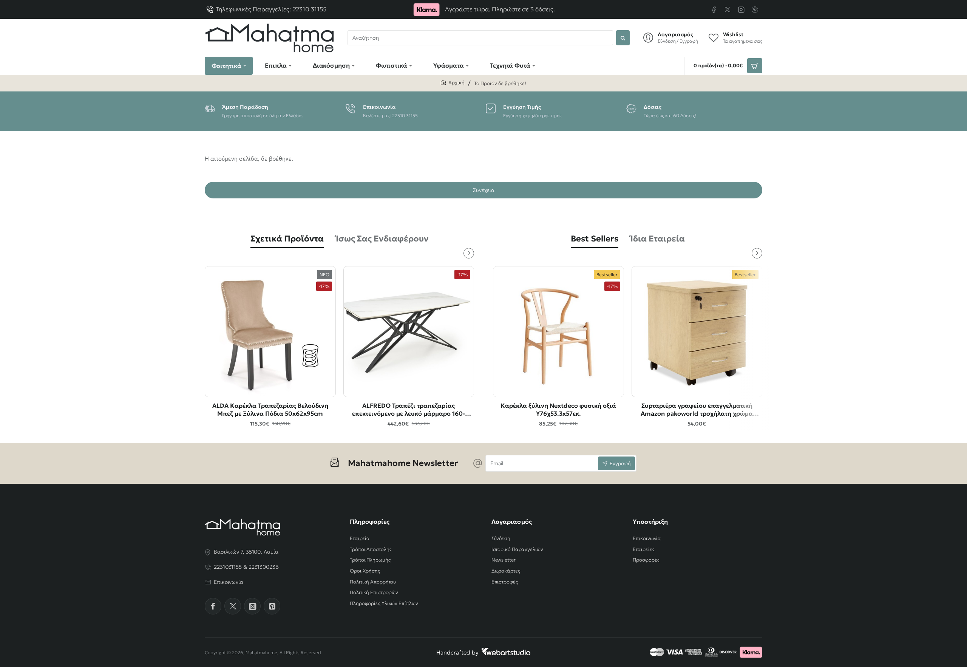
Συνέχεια (483, 190)
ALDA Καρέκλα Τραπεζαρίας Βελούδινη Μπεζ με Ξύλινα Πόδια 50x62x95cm (270, 409)
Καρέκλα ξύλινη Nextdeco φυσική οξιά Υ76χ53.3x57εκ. (558, 409)
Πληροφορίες (369, 521)
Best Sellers (594, 239)
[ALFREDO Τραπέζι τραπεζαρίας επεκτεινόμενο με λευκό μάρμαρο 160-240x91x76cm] (409, 331)
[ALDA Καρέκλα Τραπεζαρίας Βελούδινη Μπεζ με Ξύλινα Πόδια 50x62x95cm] (270, 331)
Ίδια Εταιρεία (657, 239)
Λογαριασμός (511, 521)
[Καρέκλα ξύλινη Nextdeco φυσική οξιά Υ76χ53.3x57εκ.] (558, 331)
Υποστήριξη (650, 521)
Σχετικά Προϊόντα (287, 239)
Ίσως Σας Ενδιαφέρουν (382, 239)
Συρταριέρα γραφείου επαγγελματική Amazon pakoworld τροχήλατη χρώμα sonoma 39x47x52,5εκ (697, 410)
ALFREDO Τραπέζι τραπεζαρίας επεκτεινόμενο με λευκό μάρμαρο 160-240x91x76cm (408, 410)
